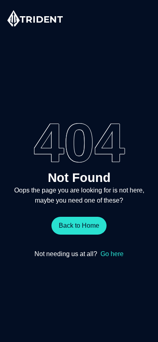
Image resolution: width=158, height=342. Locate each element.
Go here (112, 253)
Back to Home (79, 225)
